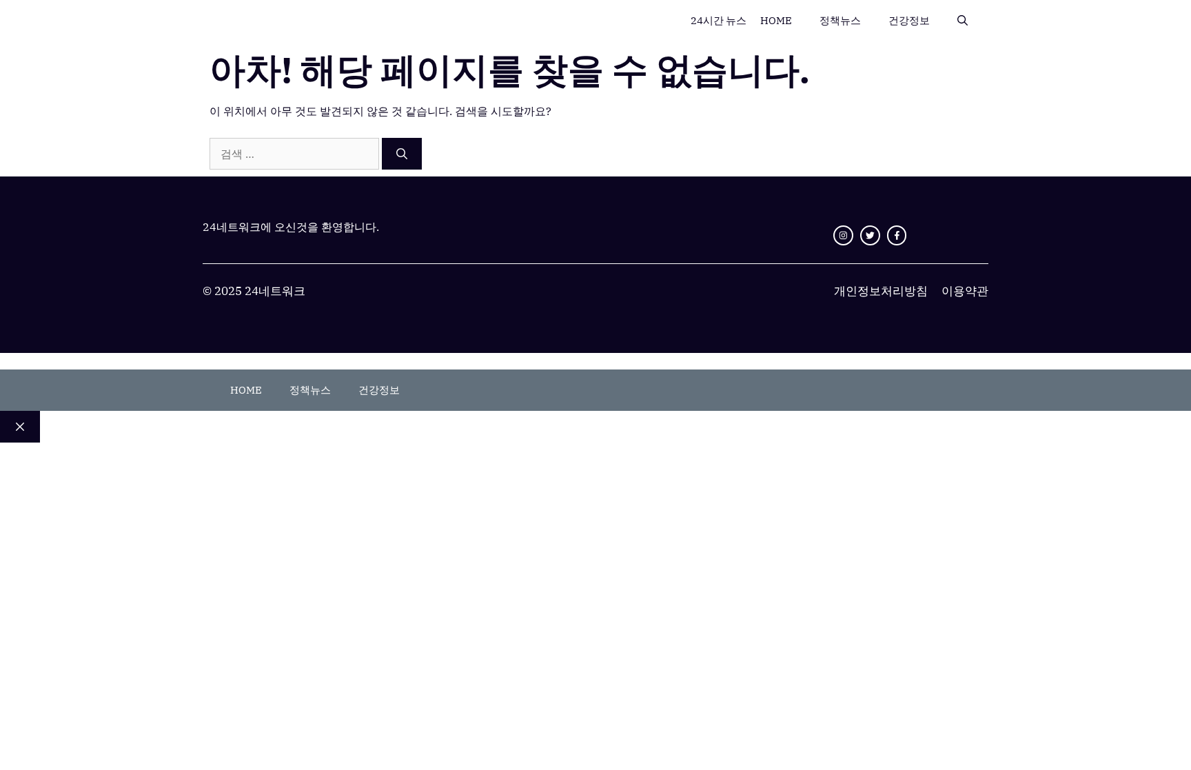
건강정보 (909, 20)
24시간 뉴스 (718, 20)
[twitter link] (870, 235)
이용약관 (964, 290)
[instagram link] (843, 235)
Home (776, 20)
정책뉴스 (840, 20)
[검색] (402, 154)
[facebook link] (897, 235)
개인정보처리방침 (881, 290)
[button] (962, 20)
